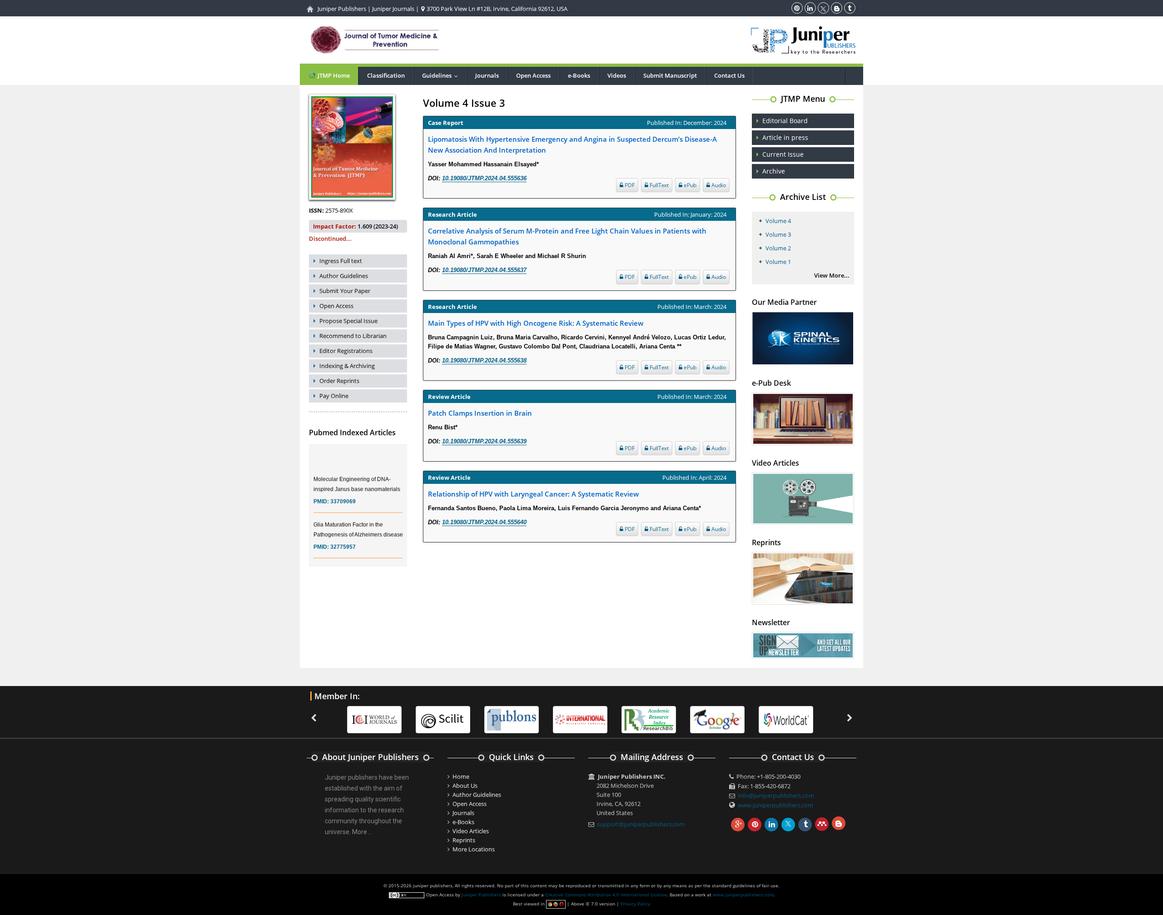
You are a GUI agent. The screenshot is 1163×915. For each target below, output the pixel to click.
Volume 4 (778, 221)
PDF (629, 185)
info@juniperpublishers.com (776, 795)
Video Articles (470, 831)
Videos (616, 75)
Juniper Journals (393, 9)
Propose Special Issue (348, 321)
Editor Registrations (346, 351)
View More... (832, 275)
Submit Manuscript (670, 75)
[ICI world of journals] (374, 719)
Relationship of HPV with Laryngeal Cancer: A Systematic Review (533, 493)
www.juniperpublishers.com (775, 805)
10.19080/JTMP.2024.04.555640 (484, 522)
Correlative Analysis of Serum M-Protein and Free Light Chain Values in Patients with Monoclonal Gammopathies (567, 236)
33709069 (343, 493)
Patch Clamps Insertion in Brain (480, 413)
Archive (773, 171)
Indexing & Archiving (347, 366)
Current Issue (783, 154)
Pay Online (333, 396)
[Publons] (511, 719)
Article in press (785, 137)
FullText (658, 185)
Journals (487, 75)
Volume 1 (778, 262)
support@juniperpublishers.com (641, 824)
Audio (718, 185)
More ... (362, 831)
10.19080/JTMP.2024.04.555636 (484, 178)
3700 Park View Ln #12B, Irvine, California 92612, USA (496, 9)
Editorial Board (785, 120)
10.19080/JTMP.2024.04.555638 (484, 360)
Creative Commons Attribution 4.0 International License (606, 894)
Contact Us (729, 75)
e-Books (579, 75)
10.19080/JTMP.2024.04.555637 (484, 270)
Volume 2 (778, 248)
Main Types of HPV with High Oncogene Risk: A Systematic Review (535, 323)
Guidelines (442, 75)
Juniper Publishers (342, 9)
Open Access (533, 75)
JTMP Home (333, 75)
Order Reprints (339, 381)
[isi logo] (580, 719)
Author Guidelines (343, 276)
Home (460, 776)
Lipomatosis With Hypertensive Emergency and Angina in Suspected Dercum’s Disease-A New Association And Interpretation (572, 144)
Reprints (463, 840)
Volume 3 (778, 234)
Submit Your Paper (344, 291)
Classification (386, 75)
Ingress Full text (340, 261)
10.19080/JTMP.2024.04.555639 (484, 441)
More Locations (473, 849)
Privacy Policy (635, 903)
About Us (464, 785)
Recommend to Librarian (353, 336)
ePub (689, 185)
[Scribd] (786, 719)
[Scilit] (443, 719)
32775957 (343, 538)
